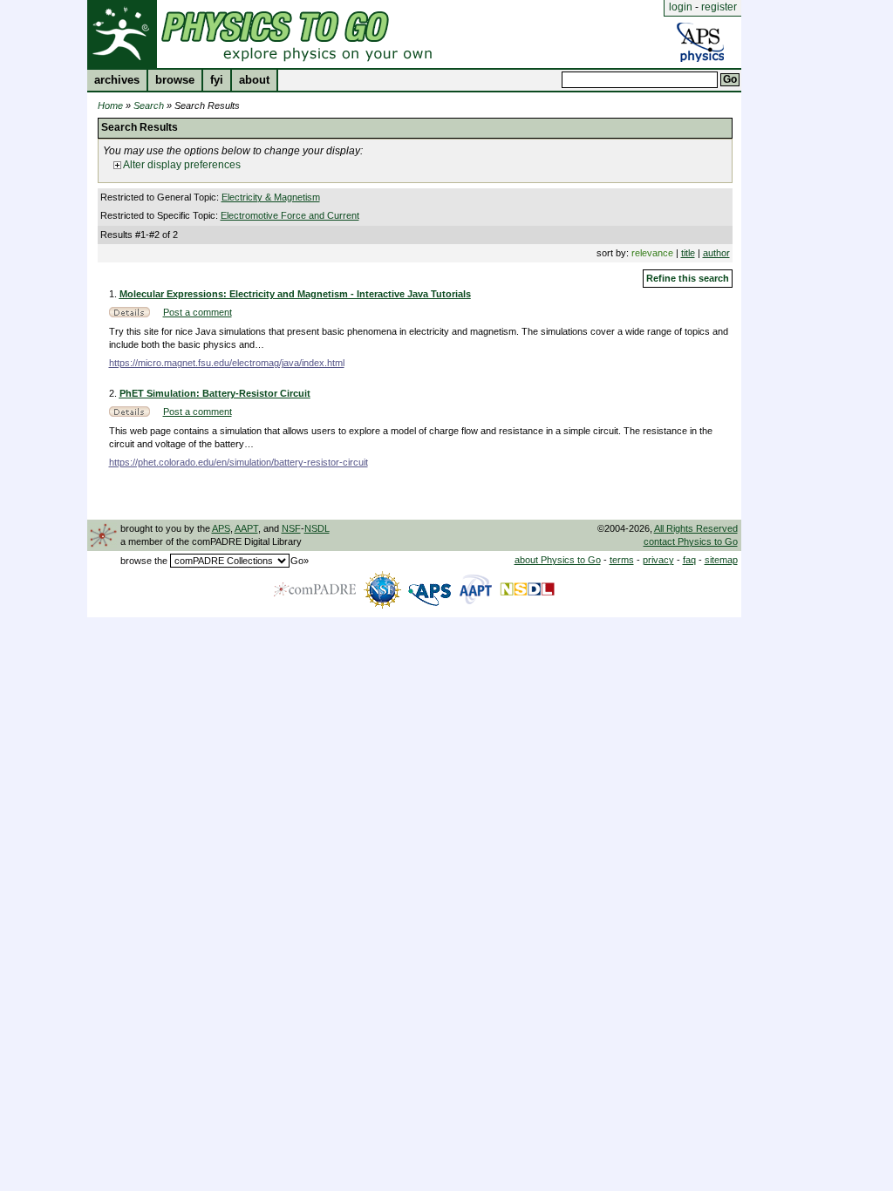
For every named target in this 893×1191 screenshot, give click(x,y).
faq (689, 560)
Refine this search (687, 278)
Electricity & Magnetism (271, 197)
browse (174, 80)
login (680, 7)
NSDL (317, 528)
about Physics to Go (558, 560)
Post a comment (197, 312)
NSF (291, 528)
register (719, 7)
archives (117, 80)
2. (114, 393)
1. (114, 294)
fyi (216, 80)
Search (148, 105)
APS (221, 528)
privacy (658, 560)
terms (622, 560)
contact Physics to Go (691, 541)
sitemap (721, 560)
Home (110, 105)
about (254, 80)
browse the (143, 560)
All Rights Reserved (696, 528)
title (688, 253)
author (716, 253)
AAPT (246, 528)
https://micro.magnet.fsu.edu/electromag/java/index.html (226, 362)
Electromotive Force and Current (290, 215)
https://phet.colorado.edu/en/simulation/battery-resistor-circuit (238, 462)
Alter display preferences (181, 165)
